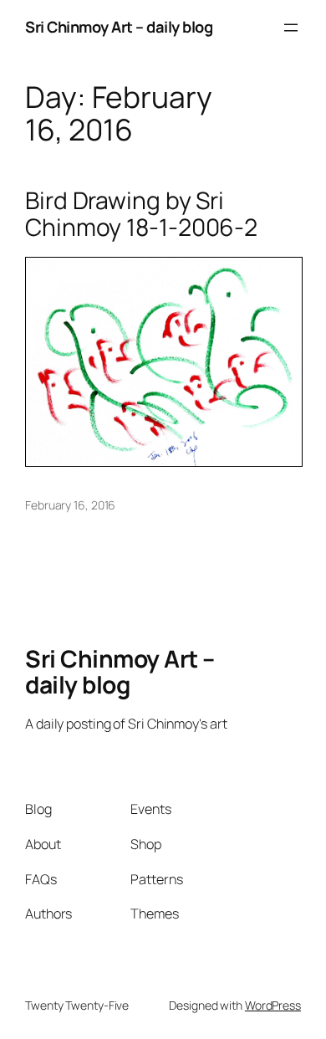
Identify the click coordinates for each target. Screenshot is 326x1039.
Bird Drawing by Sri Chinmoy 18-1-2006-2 (141, 214)
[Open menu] (291, 28)
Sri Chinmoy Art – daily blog (118, 27)
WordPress (273, 1005)
